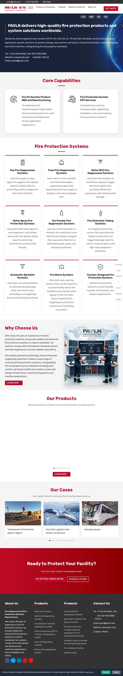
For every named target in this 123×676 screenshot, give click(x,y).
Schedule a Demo (78, 579)
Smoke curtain (70, 653)
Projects (62, 7)
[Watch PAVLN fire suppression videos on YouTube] (117, 2)
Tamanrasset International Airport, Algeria (20, 531)
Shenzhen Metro (92, 529)
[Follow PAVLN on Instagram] (113, 2)
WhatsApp (47, 2)
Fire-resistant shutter (74, 648)
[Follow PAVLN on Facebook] (103, 2)
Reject (116, 672)
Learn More (13, 383)
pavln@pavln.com (14, 2)
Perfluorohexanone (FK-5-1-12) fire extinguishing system (46, 634)
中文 (83, 17)
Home (30, 7)
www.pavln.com (22, 57)
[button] (54, 468)
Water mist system (42, 611)
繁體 (91, 17)
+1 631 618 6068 (31, 2)
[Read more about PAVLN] (91, 326)
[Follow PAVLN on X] (106, 2)
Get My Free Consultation (49, 579)
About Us (92, 7)
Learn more (89, 672)
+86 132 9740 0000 (36, 53)
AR (106, 17)
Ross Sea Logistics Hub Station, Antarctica (57, 531)
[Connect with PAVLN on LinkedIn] (110, 2)
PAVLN (45, 57)
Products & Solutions (45, 7)
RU (99, 17)
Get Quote (110, 8)
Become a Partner (77, 7)
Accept (106, 672)
